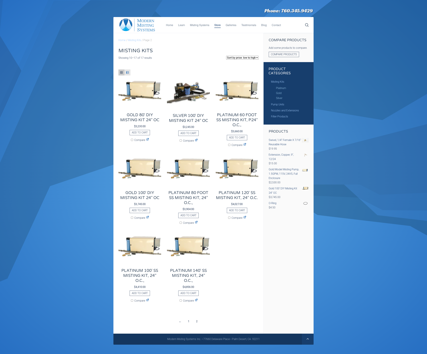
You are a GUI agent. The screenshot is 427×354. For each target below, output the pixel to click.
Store (217, 25)
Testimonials (248, 25)
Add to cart (140, 132)
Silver (279, 98)
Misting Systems (199, 25)
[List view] (127, 72)
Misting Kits (134, 40)
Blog (264, 25)
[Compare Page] (147, 140)
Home (169, 25)
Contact (276, 25)
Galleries (231, 25)
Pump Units (277, 104)
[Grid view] (121, 72)
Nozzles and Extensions (285, 110)
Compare (139, 140)
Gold (279, 93)
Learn (181, 25)
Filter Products (279, 116)
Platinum (281, 88)
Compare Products (284, 54)
